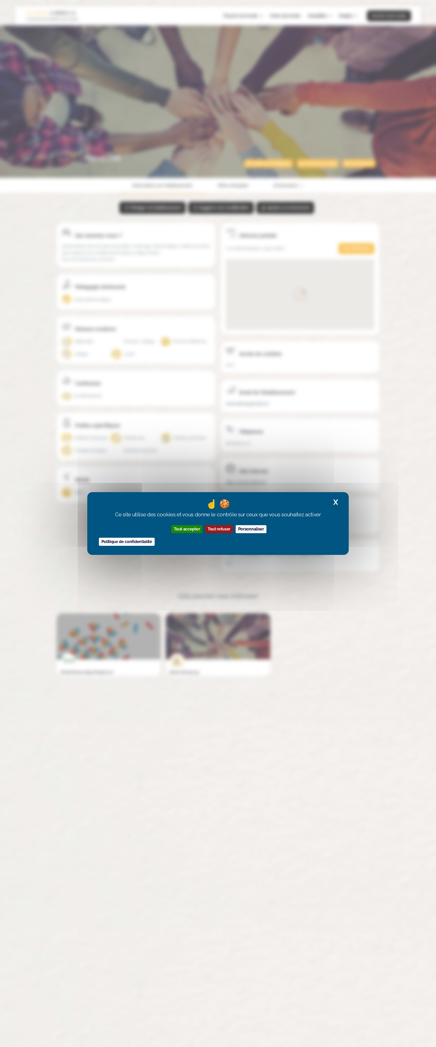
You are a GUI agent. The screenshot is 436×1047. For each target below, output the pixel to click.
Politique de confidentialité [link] (126, 541)
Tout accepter (187, 529)
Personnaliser (251, 529)
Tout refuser (219, 529)
